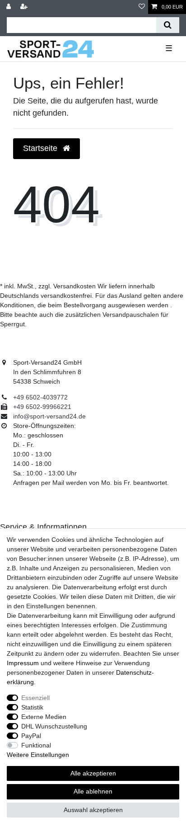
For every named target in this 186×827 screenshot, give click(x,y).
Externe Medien (43, 716)
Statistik (32, 707)
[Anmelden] (9, 7)
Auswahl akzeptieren (93, 809)
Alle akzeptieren (93, 773)
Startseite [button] (41, 148)
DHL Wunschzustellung (54, 726)
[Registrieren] (25, 7)
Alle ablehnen (93, 791)
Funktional (36, 745)
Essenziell (35, 697)
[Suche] (167, 25)
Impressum (23, 663)
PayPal (31, 735)
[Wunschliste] (141, 7)
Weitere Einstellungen (38, 754)
